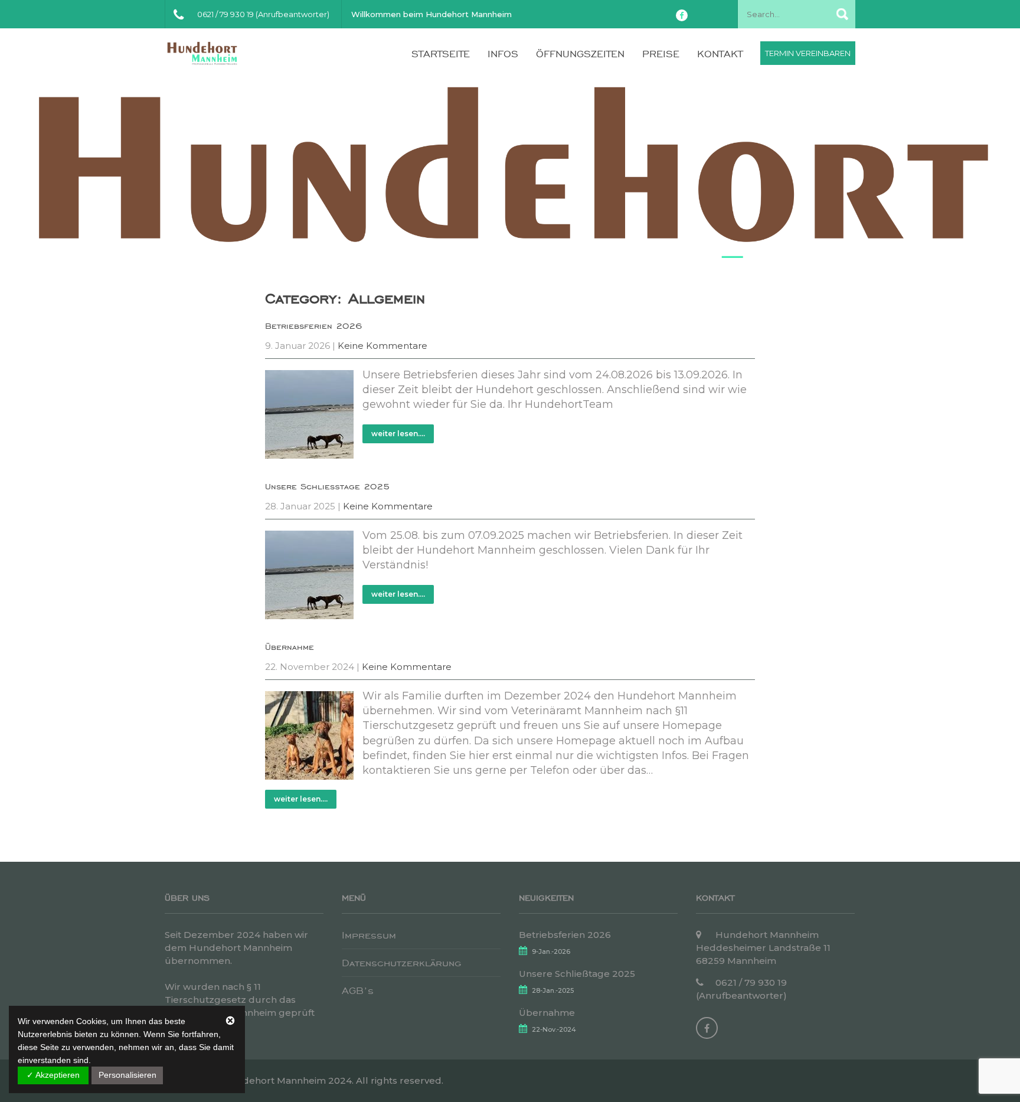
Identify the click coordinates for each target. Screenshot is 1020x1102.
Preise (660, 53)
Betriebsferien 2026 (313, 326)
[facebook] (682, 15)
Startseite (440, 53)
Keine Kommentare (382, 345)
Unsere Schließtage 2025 (327, 486)
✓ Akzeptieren (53, 1075)
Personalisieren (127, 1075)
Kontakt (720, 53)
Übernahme (289, 647)
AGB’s (358, 990)
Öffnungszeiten (580, 53)
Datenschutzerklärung (401, 962)
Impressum (369, 934)
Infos (503, 53)
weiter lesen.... (398, 433)
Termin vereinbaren (808, 53)
